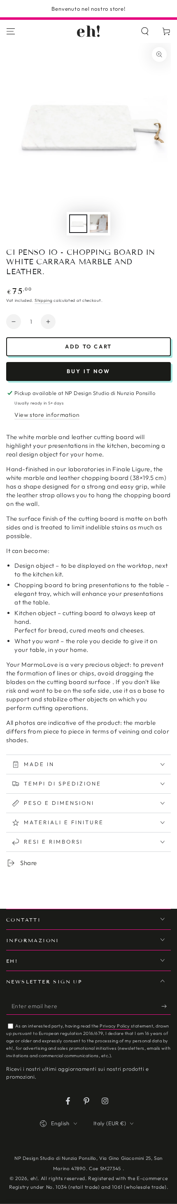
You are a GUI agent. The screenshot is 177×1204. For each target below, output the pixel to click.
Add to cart (88, 346)
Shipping (44, 300)
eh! (34, 1178)
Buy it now (88, 371)
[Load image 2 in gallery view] (99, 223)
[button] (145, 31)
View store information (46, 415)
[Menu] (10, 31)
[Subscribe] (166, 1006)
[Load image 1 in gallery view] (78, 223)
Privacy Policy (115, 1026)
